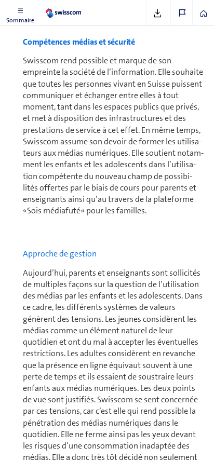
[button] (20, 13)
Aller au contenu (78, 6)
